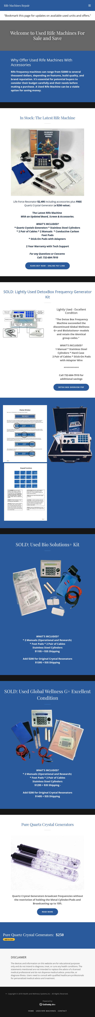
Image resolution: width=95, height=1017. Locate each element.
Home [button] (31, 1011)
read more (47, 912)
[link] (17, 5)
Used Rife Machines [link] (46, 1011)
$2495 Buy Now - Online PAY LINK (47, 266)
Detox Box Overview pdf (71, 387)
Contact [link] (62, 1011)
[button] (89, 5)
